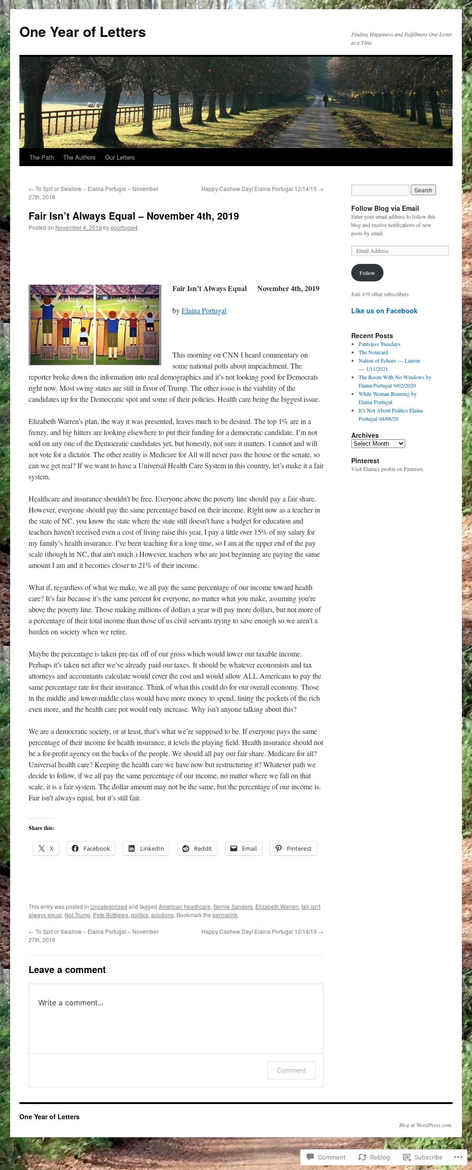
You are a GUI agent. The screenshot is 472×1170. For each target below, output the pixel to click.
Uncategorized (108, 906)
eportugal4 (124, 227)
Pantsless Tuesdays (380, 343)
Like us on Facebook (384, 310)
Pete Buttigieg (110, 915)
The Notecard (373, 352)
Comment (291, 1070)
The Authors (79, 157)
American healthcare (185, 906)
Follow (367, 272)
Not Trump (77, 915)
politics (139, 915)
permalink (224, 915)
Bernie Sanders (233, 906)
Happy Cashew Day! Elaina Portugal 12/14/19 (262, 188)
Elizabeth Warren (277, 906)
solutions (162, 915)
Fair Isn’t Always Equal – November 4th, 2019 (134, 215)
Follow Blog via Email (385, 208)
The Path (42, 157)
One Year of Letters (82, 31)
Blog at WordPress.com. (426, 1124)
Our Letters (120, 157)
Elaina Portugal (204, 310)
